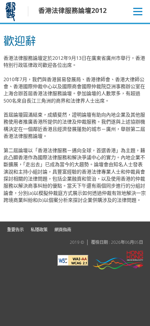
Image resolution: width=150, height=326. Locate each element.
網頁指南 (62, 230)
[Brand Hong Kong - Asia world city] (118, 261)
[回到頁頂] (140, 212)
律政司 (11, 11)
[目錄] (138, 12)
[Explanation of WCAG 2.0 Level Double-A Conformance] (73, 261)
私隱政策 (39, 230)
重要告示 (15, 230)
